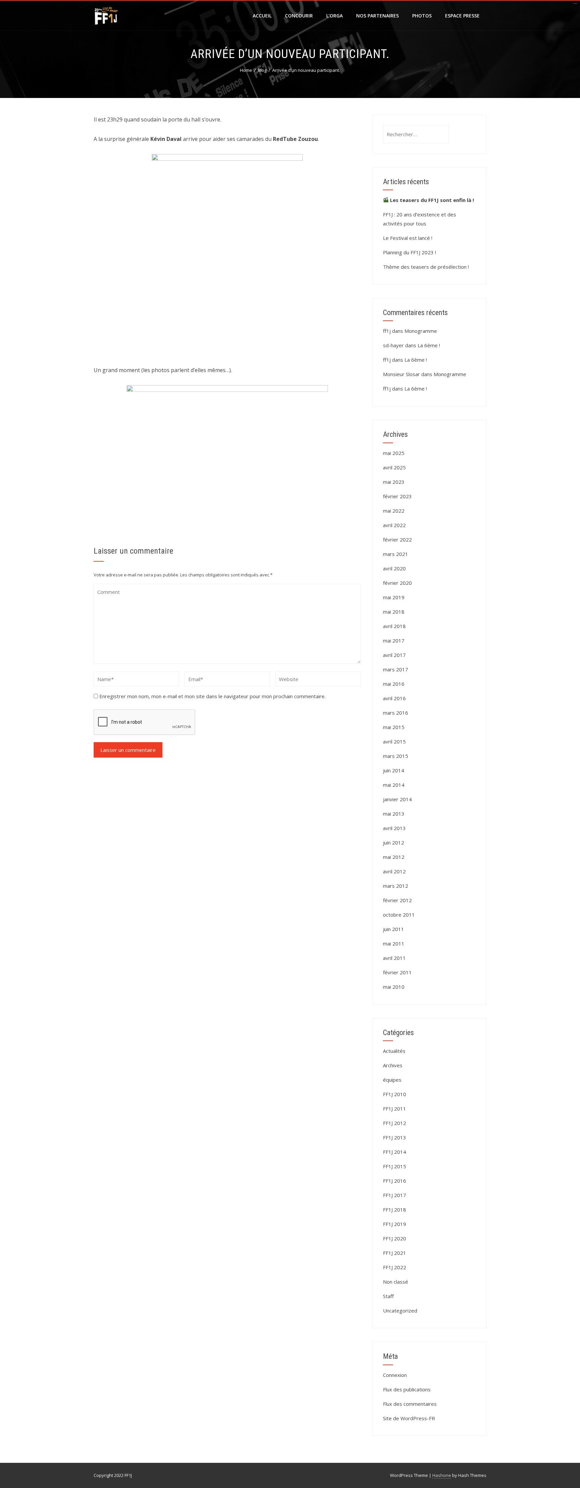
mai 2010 (393, 986)
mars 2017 (395, 669)
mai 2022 (393, 510)
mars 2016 (395, 712)
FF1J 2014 (394, 1151)
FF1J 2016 (394, 1180)
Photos (422, 15)
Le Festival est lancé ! (407, 238)
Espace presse (462, 15)
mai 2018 (393, 611)
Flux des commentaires (410, 1403)
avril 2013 (394, 828)
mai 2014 (393, 784)
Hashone (441, 1475)
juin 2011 (393, 929)
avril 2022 (394, 525)
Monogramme (420, 330)
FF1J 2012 (394, 1123)
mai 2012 (393, 857)
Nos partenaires (377, 15)
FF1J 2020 (394, 1238)
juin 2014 (393, 770)
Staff (388, 1296)
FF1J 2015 (394, 1166)
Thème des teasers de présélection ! (426, 266)
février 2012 (397, 900)
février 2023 (397, 496)
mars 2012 (395, 885)
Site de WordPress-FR (409, 1418)
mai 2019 (393, 597)
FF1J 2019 (394, 1224)
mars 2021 (395, 554)
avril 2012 (394, 871)
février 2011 (397, 972)
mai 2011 (393, 943)
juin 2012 (393, 842)
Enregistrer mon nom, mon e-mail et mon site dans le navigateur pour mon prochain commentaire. (212, 696)
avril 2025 (394, 467)
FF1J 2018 (394, 1209)
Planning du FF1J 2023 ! (409, 252)
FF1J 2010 (394, 1094)
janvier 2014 (397, 799)
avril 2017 (394, 655)
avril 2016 (394, 698)
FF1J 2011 (394, 1108)
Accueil (262, 15)
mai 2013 (393, 813)
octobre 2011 (399, 914)
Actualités (394, 1050)
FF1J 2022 (394, 1267)
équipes (392, 1079)
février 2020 (397, 582)
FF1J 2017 (394, 1195)
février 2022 (397, 539)
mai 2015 (393, 727)
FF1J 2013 (394, 1137)
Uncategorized (400, 1310)
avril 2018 (394, 626)
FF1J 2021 (394, 1252)
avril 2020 (394, 568)
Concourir (299, 15)
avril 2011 (394, 958)
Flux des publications (407, 1389)
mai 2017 (393, 640)
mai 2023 (393, 481)
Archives (392, 1065)
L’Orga (334, 15)
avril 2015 (394, 741)
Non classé (395, 1281)
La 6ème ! (429, 345)
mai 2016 (393, 683)
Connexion (395, 1375)
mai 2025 (393, 453)
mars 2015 (395, 756)
